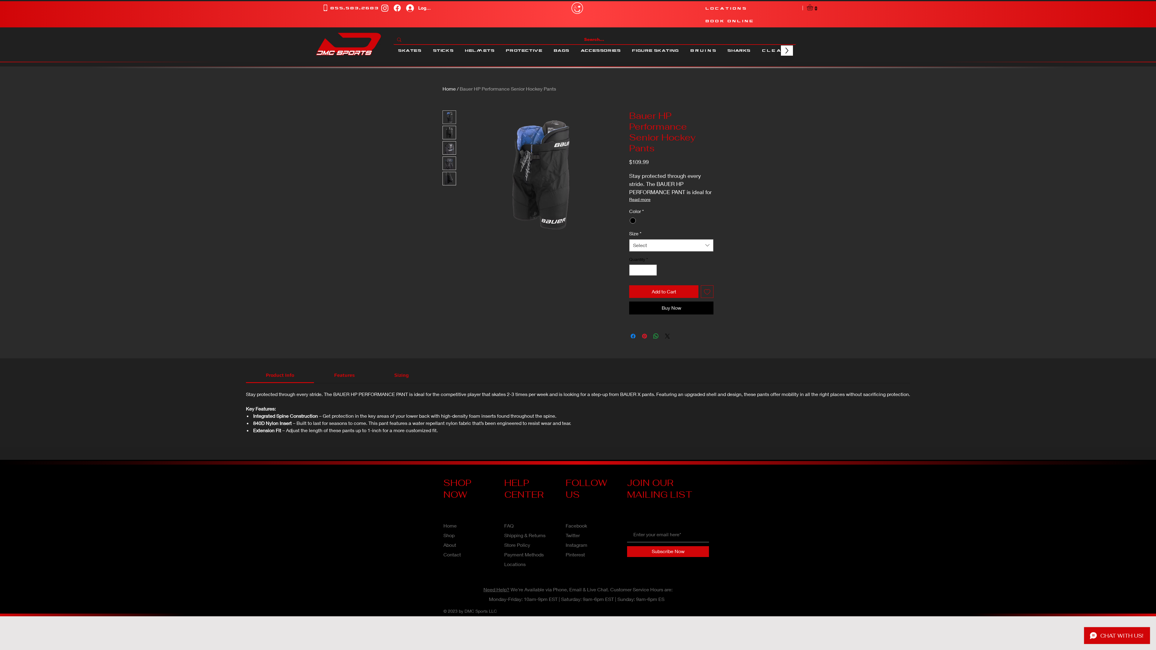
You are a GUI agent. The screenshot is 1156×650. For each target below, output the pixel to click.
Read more (640, 199)
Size (635, 233)
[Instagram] (385, 8)
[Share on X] (667, 336)
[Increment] (652, 270)
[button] (813, 7)
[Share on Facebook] (633, 336)
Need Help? (496, 589)
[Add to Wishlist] (707, 291)
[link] (280, 375)
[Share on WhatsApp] (656, 336)
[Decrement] (634, 270)
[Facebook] (397, 8)
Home (449, 88)
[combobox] (671, 245)
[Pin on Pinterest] (644, 336)
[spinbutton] (643, 270)
